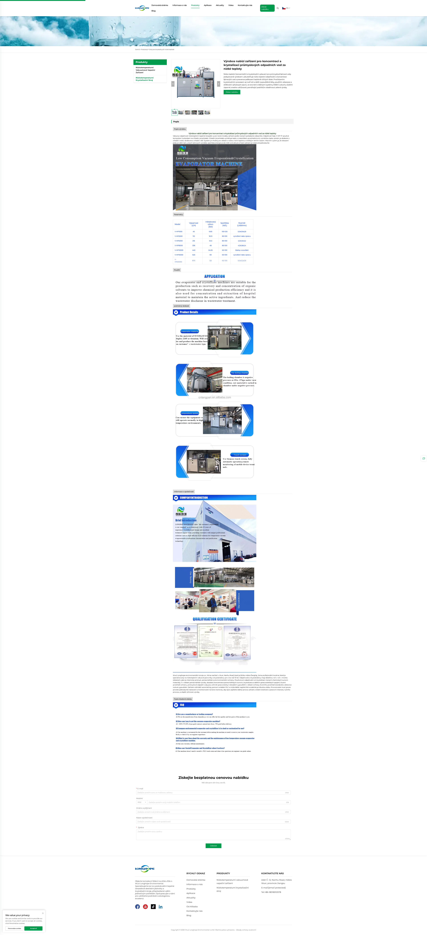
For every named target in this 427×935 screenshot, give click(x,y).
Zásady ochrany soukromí (246, 930)
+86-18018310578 (273, 892)
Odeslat (213, 846)
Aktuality (220, 5)
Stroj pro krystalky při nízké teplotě (161, 49)
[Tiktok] (153, 906)
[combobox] (141, 802)
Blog (153, 11)
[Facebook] (137, 906)
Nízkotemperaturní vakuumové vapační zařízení (145, 70)
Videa (230, 5)
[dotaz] (423, 458)
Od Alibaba (192, 906)
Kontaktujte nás (245, 5)
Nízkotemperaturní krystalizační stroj (145, 79)
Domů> (138, 49)
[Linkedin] (160, 906)
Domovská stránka (159, 5)
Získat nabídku (232, 92)
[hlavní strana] (142, 8)
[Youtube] (145, 906)
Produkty (195, 5)
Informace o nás (179, 5)
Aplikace (207, 5)
